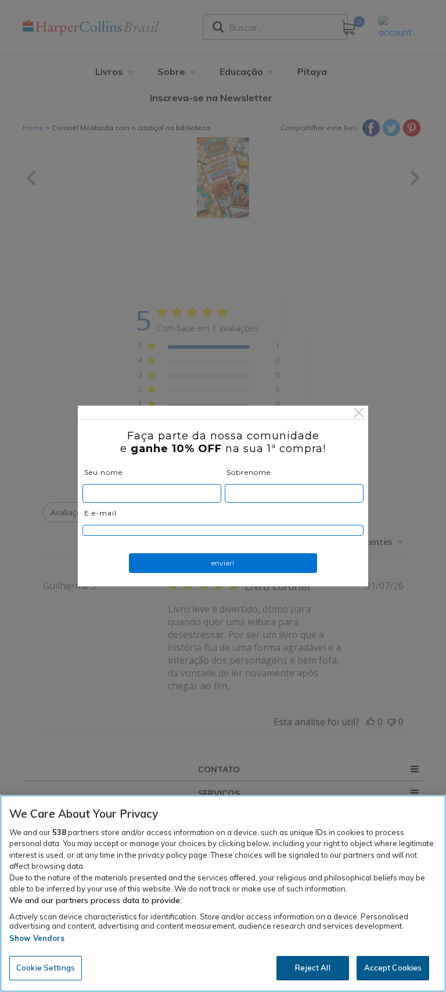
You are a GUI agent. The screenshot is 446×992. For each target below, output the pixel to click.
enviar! (222, 562)
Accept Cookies (393, 967)
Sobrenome (248, 472)
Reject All (312, 967)
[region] (223, 893)
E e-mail (100, 512)
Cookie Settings (45, 967)
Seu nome (103, 472)
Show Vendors (37, 938)
